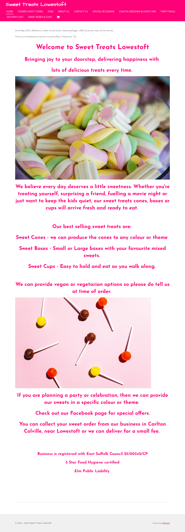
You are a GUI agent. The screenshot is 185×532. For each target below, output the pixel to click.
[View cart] (58, 17)
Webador (166, 523)
